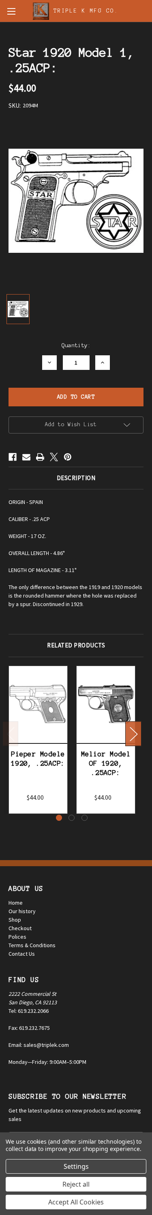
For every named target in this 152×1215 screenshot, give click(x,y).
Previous (10, 733)
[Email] (26, 457)
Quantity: (76, 345)
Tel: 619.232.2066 (29, 1010)
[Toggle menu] (11, 11)
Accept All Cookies (76, 1202)
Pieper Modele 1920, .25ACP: (38, 758)
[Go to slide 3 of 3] (84, 818)
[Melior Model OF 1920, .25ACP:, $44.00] (106, 704)
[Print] (40, 457)
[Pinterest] (68, 457)
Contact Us (22, 953)
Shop (15, 919)
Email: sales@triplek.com (39, 1044)
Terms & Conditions (32, 945)
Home (16, 902)
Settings (76, 1166)
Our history (22, 911)
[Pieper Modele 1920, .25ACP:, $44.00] (38, 704)
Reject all (76, 1184)
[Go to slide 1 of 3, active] (59, 818)
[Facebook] (13, 457)
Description (76, 478)
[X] (54, 457)
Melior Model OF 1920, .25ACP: (106, 763)
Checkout (20, 928)
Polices (17, 936)
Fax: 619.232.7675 (29, 1027)
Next (133, 733)
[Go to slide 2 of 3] (72, 818)
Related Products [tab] (76, 645)
